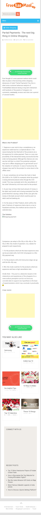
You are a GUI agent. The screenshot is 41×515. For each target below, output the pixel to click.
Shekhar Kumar (8, 40)
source (9, 290)
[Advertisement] (20, 55)
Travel (34, 509)
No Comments (29, 40)
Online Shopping (10, 28)
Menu (4, 21)
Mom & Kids (9, 509)
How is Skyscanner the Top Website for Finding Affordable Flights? (21, 476)
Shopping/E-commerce (23, 509)
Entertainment (8, 507)
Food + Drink (19, 507)
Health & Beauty (30, 507)
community (13, 92)
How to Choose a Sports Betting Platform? (22, 490)
